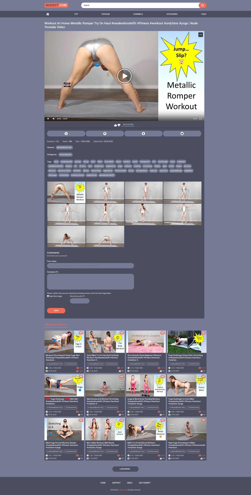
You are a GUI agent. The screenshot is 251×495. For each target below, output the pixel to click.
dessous (52, 171)
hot (154, 162)
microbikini (109, 162)
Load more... (125, 469)
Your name (51, 261)
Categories (172, 14)
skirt (93, 162)
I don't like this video (119, 125)
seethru (127, 162)
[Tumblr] (143, 133)
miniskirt (77, 171)
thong (86, 162)
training (137, 166)
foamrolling (63, 175)
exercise (153, 171)
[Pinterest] (105, 133)
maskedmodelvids (56, 166)
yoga (120, 166)
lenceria (187, 166)
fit (76, 166)
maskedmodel (66, 162)
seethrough (162, 162)
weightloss (99, 166)
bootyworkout (141, 171)
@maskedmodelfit (107, 175)
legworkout (108, 171)
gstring (78, 162)
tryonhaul (181, 162)
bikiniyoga (52, 175)
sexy (56, 162)
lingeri (179, 166)
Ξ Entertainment (70, 364)
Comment (51, 272)
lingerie (69, 166)
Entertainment (65, 155)
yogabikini (188, 171)
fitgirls (157, 166)
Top (76, 14)
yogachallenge (176, 171)
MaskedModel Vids (64, 147)
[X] (66, 133)
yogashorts (110, 166)
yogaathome (92, 175)
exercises (163, 171)
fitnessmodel (120, 171)
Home (47, 14)
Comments (53, 252)
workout (128, 166)
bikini (100, 162)
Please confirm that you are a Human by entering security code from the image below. (79, 293)
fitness (82, 166)
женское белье (64, 171)
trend (171, 166)
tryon (172, 162)
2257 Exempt (145, 483)
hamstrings (96, 171)
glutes (86, 171)
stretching (147, 166)
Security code (76, 296)
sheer (118, 162)
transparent (145, 162)
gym (164, 166)
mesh (135, 162)
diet (90, 166)
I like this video (115, 125)
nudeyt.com (123, 490)
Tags (203, 14)
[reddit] (182, 133)
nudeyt (56, 5)
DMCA (129, 483)
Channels (138, 14)
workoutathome (77, 175)
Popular (106, 14)
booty (131, 171)
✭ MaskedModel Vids (54, 364)
